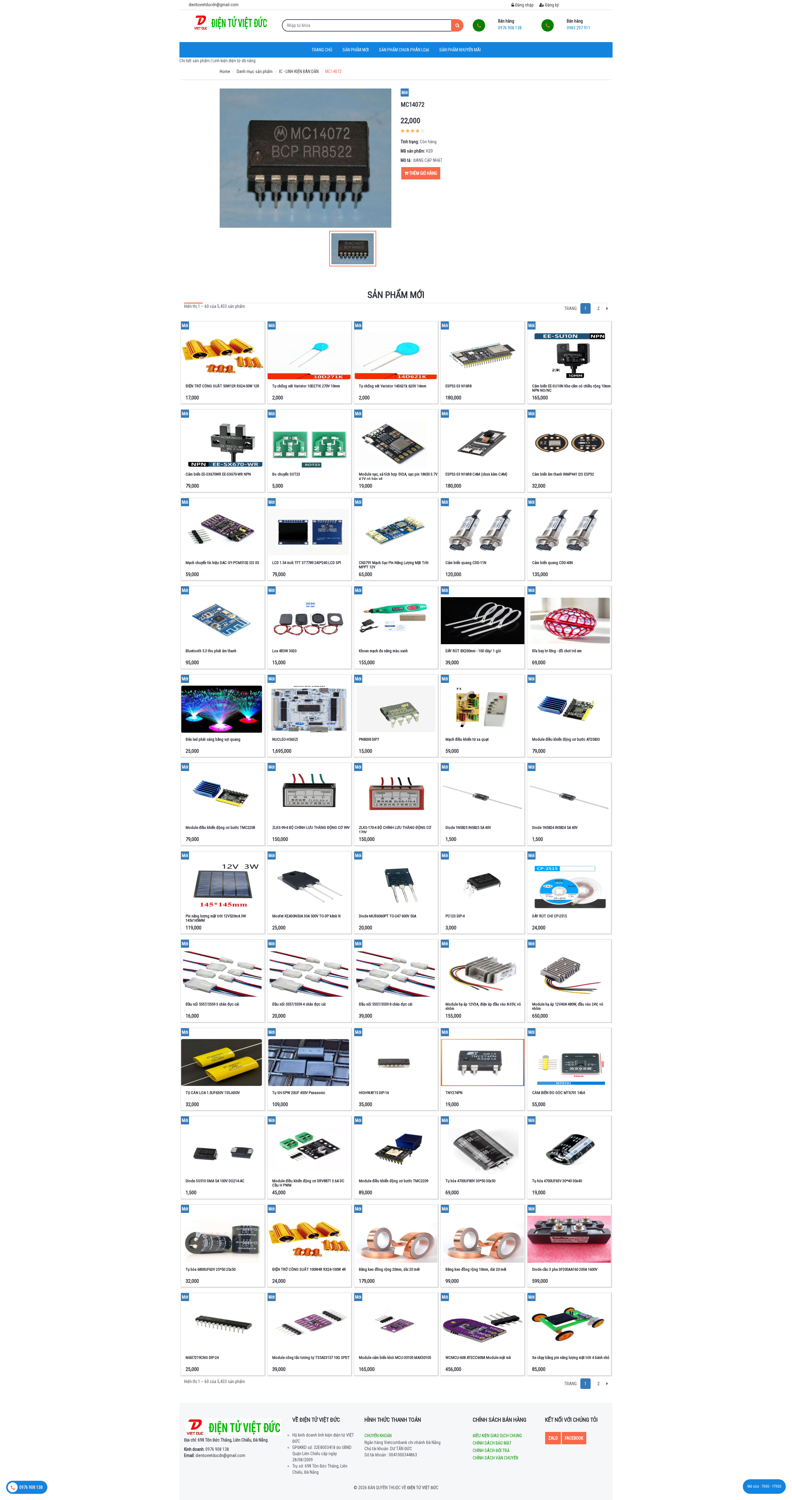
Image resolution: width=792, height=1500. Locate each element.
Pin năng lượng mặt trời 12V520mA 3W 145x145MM (216, 918)
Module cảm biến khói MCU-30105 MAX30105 (395, 1357)
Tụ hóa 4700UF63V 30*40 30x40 (557, 1181)
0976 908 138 (206, 1449)
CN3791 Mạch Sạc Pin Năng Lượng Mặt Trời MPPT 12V (393, 564)
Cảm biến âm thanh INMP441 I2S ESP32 (563, 474)
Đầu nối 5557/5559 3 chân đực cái (212, 1004)
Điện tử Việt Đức (422, 1487)
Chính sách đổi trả (491, 1450)
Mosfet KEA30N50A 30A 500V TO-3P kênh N (306, 916)
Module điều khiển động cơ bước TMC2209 (393, 1181)
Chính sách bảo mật (492, 1443)
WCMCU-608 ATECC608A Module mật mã (478, 1357)
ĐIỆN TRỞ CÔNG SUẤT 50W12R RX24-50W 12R (222, 386)
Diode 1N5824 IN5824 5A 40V (555, 827)
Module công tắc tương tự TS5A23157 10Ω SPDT (311, 1357)
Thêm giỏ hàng (422, 173)
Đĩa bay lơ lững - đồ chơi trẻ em (557, 651)
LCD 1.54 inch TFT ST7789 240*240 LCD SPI (306, 562)
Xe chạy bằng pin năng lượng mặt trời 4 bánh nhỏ (570, 1357)
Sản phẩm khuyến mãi (460, 49)
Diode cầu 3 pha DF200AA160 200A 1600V (564, 1269)
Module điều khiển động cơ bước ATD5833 (566, 739)
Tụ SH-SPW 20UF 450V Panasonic (298, 1092)
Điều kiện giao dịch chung (497, 1435)
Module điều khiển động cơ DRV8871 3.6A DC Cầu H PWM (308, 1183)
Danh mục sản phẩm (255, 71)
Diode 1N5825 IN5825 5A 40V (468, 827)
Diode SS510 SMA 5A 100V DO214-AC (215, 1181)
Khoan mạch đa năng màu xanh (383, 651)
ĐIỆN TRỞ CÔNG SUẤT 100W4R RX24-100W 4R (309, 1269)
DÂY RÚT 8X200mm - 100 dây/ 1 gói (473, 651)
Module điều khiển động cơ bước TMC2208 (220, 827)
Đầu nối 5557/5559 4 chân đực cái (299, 1004)
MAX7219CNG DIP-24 (202, 1357)
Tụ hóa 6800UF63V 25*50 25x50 (210, 1269)
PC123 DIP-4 (455, 916)
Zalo (553, 1438)
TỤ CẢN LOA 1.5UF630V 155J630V (213, 1092)
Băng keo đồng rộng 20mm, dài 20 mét (389, 1269)
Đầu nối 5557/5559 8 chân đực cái (385, 1004)
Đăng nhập (524, 4)
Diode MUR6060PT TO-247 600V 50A (387, 916)
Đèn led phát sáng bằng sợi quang (213, 739)
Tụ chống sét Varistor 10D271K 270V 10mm (306, 386)
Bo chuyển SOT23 (286, 474)
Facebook (574, 1438)
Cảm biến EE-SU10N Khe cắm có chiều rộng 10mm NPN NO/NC (571, 388)
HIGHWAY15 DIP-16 (374, 1092)
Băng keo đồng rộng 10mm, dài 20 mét (476, 1269)
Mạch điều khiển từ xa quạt (467, 739)
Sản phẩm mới (355, 49)
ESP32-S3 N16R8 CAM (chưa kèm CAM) (476, 474)
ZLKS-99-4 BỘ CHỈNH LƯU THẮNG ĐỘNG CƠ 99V (311, 827)
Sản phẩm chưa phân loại (404, 49)
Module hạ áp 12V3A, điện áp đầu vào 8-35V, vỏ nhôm (483, 1006)
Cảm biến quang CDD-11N (466, 562)
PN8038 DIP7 (369, 739)
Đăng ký (551, 4)
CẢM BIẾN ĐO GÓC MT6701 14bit (558, 1092)
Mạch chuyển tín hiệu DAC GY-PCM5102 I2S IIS (222, 562)
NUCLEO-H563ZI (285, 739)
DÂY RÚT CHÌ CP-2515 (549, 916)
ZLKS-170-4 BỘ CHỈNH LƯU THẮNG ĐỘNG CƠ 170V (395, 829)
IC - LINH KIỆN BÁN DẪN (299, 71)
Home (225, 71)
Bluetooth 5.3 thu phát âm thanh (211, 651)
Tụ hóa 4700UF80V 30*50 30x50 (470, 1181)
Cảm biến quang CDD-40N (552, 562)
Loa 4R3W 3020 (284, 651)
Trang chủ (322, 49)
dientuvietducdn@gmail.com (214, 1455)
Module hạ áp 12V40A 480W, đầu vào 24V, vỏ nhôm (567, 1006)
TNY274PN (454, 1092)
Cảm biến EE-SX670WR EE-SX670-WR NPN (218, 474)
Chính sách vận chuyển (495, 1457)
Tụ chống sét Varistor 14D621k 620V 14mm (392, 386)
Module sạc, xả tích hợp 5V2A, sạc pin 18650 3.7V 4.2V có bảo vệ (398, 476)
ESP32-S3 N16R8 (458, 386)
